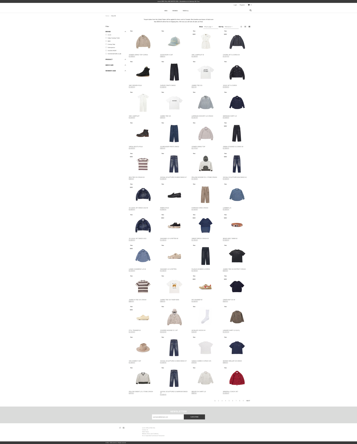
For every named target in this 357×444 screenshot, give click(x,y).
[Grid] (249, 27)
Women (175, 10)
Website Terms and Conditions (150, 433)
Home (107, 16)
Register (242, 5)
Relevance (228, 26)
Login (235, 5)
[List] (241, 27)
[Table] (245, 27)
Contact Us (145, 430)
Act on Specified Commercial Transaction (153, 435)
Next (248, 400)
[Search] (250, 10)
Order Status (145, 431)
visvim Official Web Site (148, 428)
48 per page (208, 26)
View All (186, 10)
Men (165, 10)
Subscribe (194, 417)
